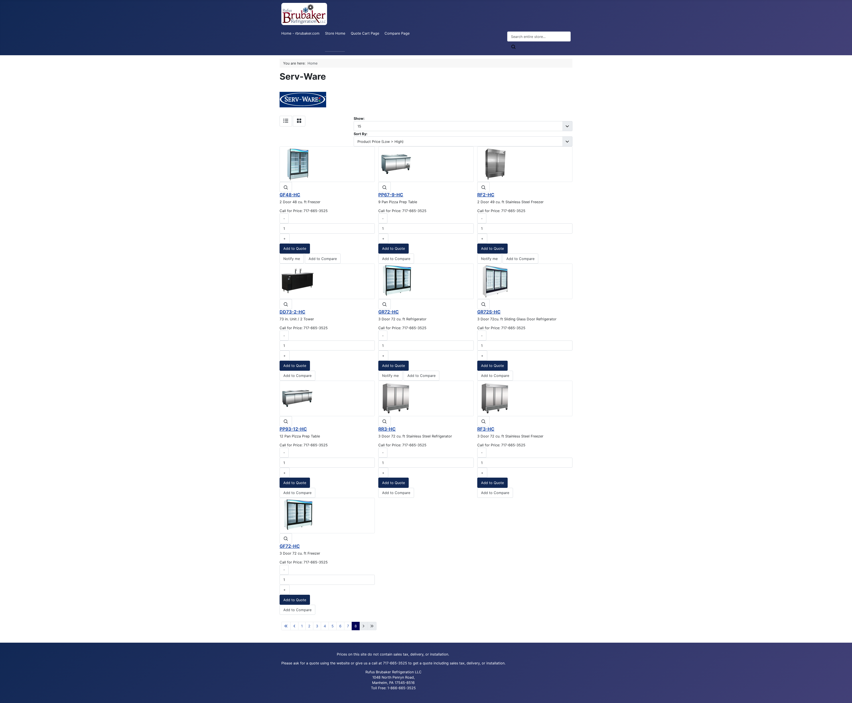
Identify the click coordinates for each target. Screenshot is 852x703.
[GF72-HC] (297, 515)
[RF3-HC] (495, 398)
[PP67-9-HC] (396, 164)
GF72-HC (290, 546)
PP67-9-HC (390, 194)
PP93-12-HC (293, 429)
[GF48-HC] (297, 164)
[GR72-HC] (396, 281)
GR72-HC (388, 312)
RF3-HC (485, 429)
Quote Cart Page (365, 33)
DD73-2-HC (292, 312)
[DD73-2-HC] (297, 281)
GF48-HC (290, 194)
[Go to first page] (286, 626)
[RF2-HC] (495, 164)
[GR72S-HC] (495, 281)
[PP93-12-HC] (297, 398)
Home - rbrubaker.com (300, 33)
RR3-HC (387, 429)
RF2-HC (485, 194)
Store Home (335, 33)
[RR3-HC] (396, 398)
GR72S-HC (489, 312)
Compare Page (397, 33)
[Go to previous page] (294, 626)
